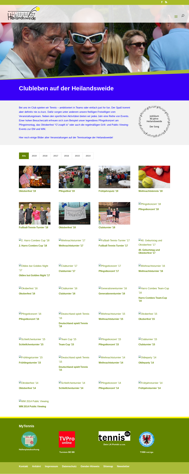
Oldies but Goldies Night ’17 (34, 275)
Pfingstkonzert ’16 (29, 319)
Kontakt (23, 466)
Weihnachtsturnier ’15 (111, 319)
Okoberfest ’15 (147, 319)
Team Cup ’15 (66, 344)
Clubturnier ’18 (107, 227)
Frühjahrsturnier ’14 (150, 388)
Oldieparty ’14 (146, 362)
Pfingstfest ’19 (67, 191)
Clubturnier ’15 (147, 344)
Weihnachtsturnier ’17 (71, 245)
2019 (34, 156)
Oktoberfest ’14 (27, 388)
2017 (55, 156)
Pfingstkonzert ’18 (149, 209)
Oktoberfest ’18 (67, 227)
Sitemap (108, 466)
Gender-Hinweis (90, 466)
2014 (88, 156)
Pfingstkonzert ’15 (109, 344)
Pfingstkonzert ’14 (109, 388)
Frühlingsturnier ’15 (30, 362)
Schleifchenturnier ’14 (71, 388)
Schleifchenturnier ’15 (31, 344)
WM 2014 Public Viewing (32, 406)
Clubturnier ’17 (67, 271)
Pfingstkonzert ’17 (109, 271)
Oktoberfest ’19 (27, 191)
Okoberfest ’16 (27, 293)
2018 (45, 156)
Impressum (51, 466)
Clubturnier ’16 (67, 293)
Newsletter (123, 466)
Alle (24, 156)
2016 (66, 156)
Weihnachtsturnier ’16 (151, 271)
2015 (77, 156)
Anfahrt (36, 466)
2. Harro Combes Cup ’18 (33, 245)
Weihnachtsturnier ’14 (111, 362)
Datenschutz (69, 466)
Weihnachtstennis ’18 (151, 191)
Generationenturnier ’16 (112, 293)
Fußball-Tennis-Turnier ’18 (33, 227)
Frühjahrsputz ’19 (108, 191)
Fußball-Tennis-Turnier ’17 (113, 245)
